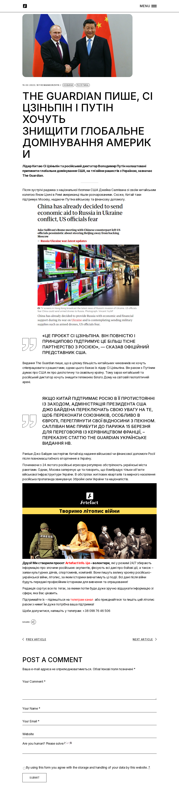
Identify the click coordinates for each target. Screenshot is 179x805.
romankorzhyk (48, 85)
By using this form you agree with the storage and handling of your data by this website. (88, 767)
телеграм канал (82, 599)
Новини (68, 85)
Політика (83, 85)
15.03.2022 (28, 85)
